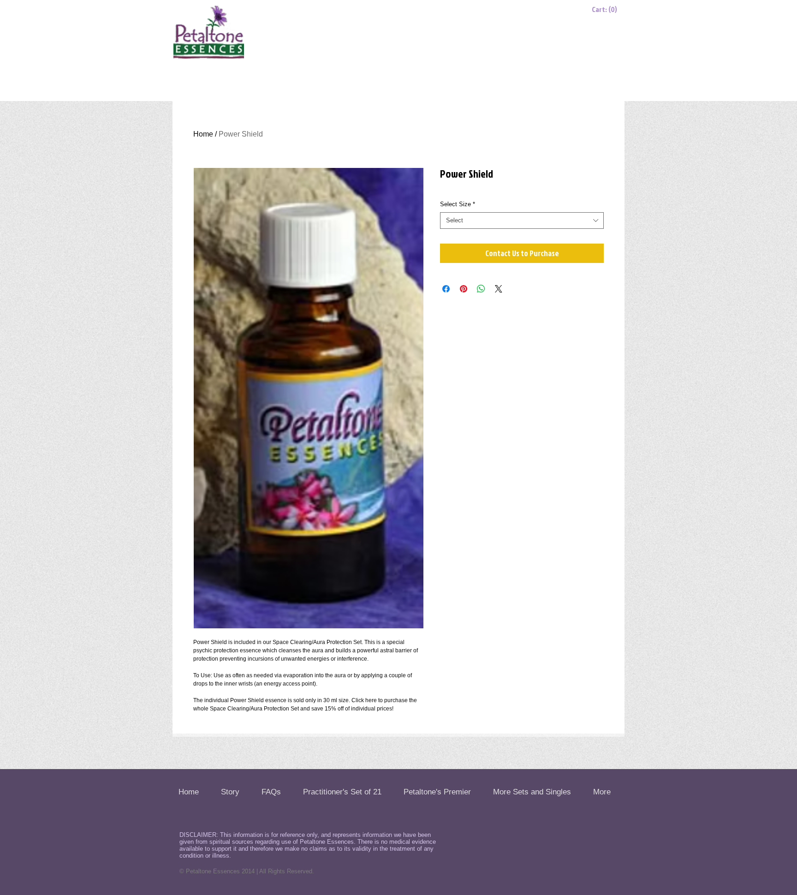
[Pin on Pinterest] (463, 288)
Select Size (457, 204)
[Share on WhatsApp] (481, 288)
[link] (606, 9)
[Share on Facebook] (446, 288)
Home (203, 134)
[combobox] (522, 220)
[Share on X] (498, 288)
